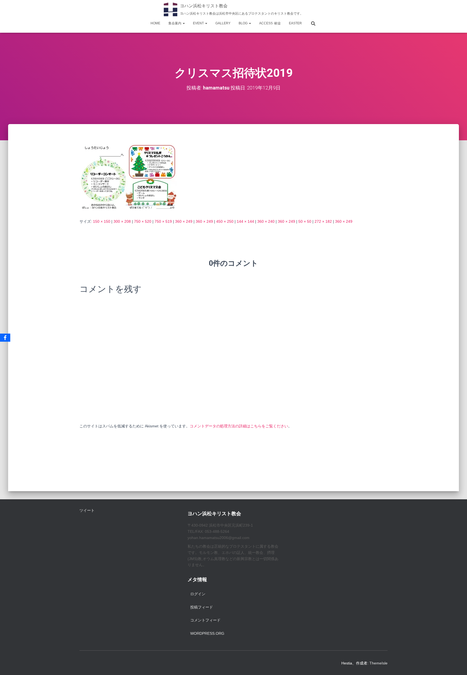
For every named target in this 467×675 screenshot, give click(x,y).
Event (199, 23)
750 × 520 (142, 221)
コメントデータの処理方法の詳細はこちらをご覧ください (239, 426)
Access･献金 (270, 23)
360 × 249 (183, 221)
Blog (243, 23)
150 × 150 (101, 221)
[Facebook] (5, 338)
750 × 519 (163, 221)
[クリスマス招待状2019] (128, 176)
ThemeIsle (378, 663)
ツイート (87, 510)
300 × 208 (122, 221)
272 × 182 (323, 221)
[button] (183, 23)
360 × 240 (266, 221)
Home (155, 23)
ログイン (197, 594)
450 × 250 (225, 221)
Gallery (223, 23)
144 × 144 (245, 221)
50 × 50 (304, 221)
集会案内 (175, 23)
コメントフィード (205, 620)
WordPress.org (207, 633)
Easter (295, 23)
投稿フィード (201, 607)
